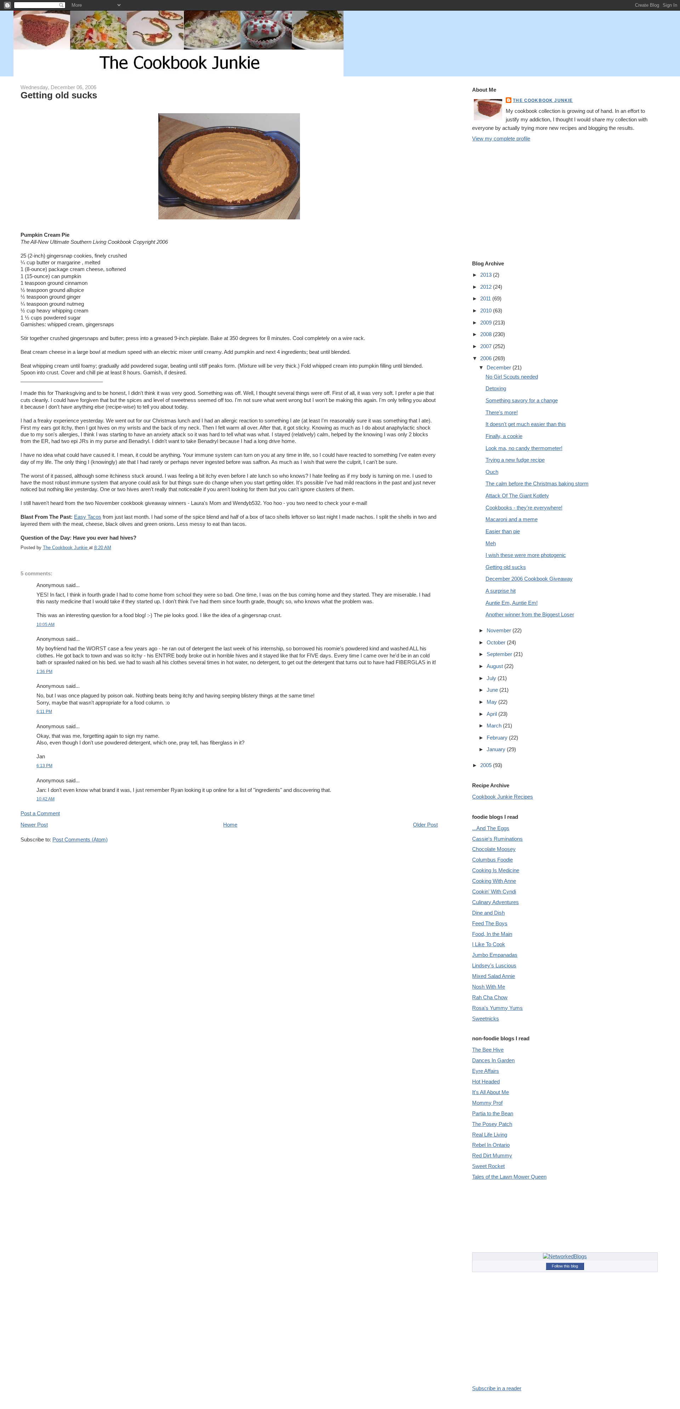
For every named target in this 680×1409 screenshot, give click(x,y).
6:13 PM (44, 765)
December (499, 367)
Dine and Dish (488, 913)
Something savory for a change (522, 400)
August (495, 666)
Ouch (492, 472)
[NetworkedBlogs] (565, 1256)
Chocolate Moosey (494, 849)
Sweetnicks (485, 1019)
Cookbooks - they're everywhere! (524, 508)
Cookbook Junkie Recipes (502, 797)
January (497, 749)
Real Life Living (489, 1135)
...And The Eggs (490, 828)
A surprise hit (501, 591)
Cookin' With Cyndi (494, 891)
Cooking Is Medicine (495, 870)
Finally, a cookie (504, 436)
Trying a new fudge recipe (515, 460)
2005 (486, 765)
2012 (486, 287)
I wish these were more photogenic (526, 555)
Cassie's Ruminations (497, 839)
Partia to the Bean (492, 1113)
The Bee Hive (488, 1050)
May (492, 702)
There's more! (502, 412)
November (499, 630)
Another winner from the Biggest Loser (530, 614)
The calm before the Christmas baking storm (537, 484)
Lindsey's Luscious (494, 965)
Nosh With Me (488, 987)
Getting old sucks (506, 567)
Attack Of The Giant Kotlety (517, 496)
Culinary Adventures (495, 902)
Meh (491, 543)
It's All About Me (490, 1092)
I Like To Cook (488, 944)
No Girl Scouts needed (512, 377)
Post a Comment (40, 813)
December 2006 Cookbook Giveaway (529, 579)
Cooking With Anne (494, 881)
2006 (486, 358)
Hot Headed (486, 1082)
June (493, 690)
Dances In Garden (493, 1060)
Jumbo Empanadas (494, 955)
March (495, 726)
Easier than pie (503, 531)
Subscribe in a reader (496, 1388)
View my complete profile (501, 139)
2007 (486, 346)
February (498, 738)
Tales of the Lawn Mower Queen (509, 1177)
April (492, 714)
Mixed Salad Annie (493, 976)
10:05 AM (45, 624)
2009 (486, 323)
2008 (486, 334)
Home (230, 825)
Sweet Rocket (488, 1166)
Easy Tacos (87, 517)
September (500, 654)
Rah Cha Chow (490, 997)
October (497, 642)
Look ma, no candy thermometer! (524, 448)
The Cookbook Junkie (543, 100)
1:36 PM (44, 671)
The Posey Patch (492, 1124)
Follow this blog (565, 1266)
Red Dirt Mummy (492, 1155)
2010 (486, 310)
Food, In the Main (492, 934)
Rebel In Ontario (491, 1145)
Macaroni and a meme (512, 519)
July (492, 678)
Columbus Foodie (492, 860)
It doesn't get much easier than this (526, 424)
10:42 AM (45, 798)
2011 (486, 298)
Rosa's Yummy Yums (497, 1008)
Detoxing (496, 388)
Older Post (425, 825)
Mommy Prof (487, 1103)
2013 (486, 275)
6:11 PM (44, 711)
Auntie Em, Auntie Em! (512, 603)
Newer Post (34, 825)
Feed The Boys (490, 923)
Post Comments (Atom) (80, 839)
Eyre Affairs (485, 1071)
